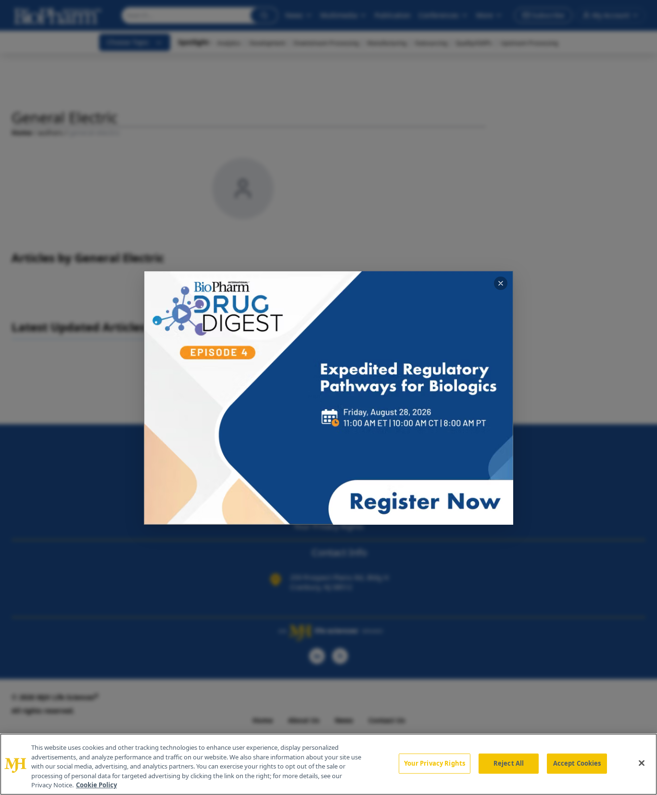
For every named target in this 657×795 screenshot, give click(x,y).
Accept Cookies (577, 763)
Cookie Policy (96, 785)
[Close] (641, 763)
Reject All (508, 763)
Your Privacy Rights (434, 763)
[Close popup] (500, 283)
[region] (328, 764)
